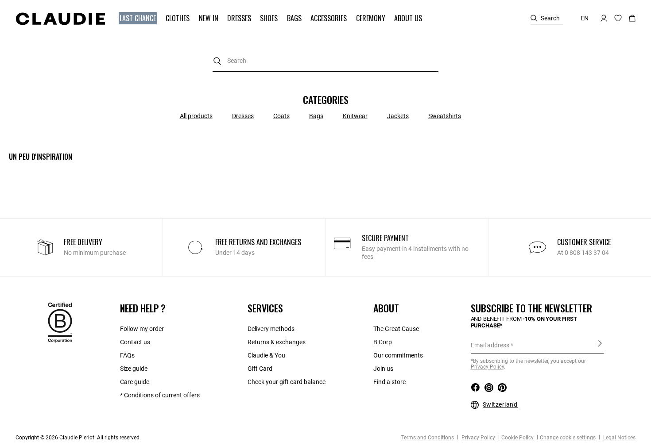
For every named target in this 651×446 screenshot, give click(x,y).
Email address (490, 345)
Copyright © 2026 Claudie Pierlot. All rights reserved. (78, 437)
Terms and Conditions (427, 437)
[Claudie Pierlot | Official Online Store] (60, 18)
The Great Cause (396, 328)
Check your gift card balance (287, 381)
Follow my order (142, 328)
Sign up (600, 345)
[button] (139, 18)
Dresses (243, 115)
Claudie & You (266, 355)
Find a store (389, 381)
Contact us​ (135, 342)
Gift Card (260, 368)
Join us (383, 368)
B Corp (382, 342)
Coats (281, 115)
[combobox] (325, 61)
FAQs (127, 355)
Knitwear (355, 115)
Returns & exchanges (277, 342)
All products (196, 115)
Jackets (398, 115)
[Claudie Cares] (60, 322)
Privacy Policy (477, 437)
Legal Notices (619, 437)
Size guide (133, 368)
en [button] (585, 18)
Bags (316, 115)
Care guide (134, 381)
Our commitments (398, 355)
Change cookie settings (568, 437)
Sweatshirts (444, 115)
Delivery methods (271, 328)
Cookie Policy (517, 437)
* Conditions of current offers (160, 395)
